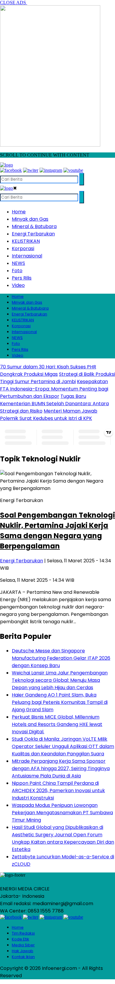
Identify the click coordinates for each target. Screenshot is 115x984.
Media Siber (23, 945)
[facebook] (11, 170)
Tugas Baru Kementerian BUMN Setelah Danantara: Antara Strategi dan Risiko (54, 403)
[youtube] (73, 170)
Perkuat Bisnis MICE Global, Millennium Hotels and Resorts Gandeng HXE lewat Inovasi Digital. (57, 724)
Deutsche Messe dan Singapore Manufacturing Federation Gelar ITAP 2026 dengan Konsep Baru (61, 658)
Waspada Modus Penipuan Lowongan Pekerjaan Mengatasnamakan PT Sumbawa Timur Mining (62, 812)
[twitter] (30, 170)
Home (19, 211)
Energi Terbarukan (33, 233)
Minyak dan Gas (30, 219)
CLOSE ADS (13, 2)
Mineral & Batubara (34, 226)
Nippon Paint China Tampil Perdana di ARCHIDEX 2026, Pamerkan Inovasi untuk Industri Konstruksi (58, 790)
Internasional (27, 255)
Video (18, 285)
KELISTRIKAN (26, 241)
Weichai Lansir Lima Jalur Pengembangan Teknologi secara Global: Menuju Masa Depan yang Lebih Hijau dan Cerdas (60, 680)
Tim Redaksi (23, 933)
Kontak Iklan (23, 957)
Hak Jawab (22, 951)
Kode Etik (20, 939)
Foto (17, 270)
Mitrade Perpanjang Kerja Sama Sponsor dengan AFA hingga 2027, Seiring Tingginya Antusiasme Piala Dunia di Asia (61, 768)
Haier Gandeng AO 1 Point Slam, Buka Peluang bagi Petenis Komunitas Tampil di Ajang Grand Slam (60, 702)
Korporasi (23, 248)
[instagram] (51, 170)
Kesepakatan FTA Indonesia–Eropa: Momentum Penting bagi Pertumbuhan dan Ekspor (54, 389)
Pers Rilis (22, 278)
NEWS (18, 263)
